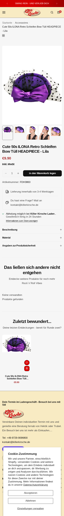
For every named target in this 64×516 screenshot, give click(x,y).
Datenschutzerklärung (35, 484)
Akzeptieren (30, 493)
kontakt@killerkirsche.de (16, 442)
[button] (7, 3)
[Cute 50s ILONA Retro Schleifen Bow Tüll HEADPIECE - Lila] (16, 354)
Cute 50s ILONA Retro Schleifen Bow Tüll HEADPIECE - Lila (16, 377)
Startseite (7, 23)
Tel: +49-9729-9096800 (15, 437)
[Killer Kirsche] (32, 12)
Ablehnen (30, 500)
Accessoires (21, 23)
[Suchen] (52, 12)
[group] (32, 85)
